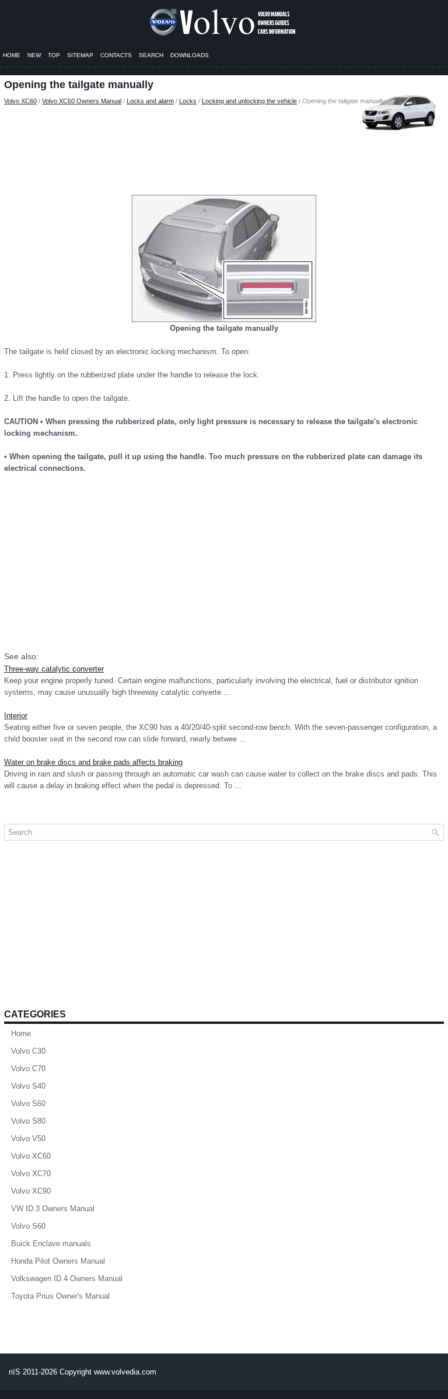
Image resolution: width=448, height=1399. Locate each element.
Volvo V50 (28, 1138)
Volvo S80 (28, 1121)
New (34, 55)
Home (11, 55)
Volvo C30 (28, 1051)
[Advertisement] (224, 147)
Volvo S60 (28, 1103)
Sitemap (80, 55)
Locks (188, 100)
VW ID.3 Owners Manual (52, 1208)
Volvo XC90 (31, 1191)
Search (151, 55)
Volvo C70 (28, 1068)
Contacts (116, 55)
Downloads (189, 55)
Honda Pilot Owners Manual (58, 1261)
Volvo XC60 (20, 100)
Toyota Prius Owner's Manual (60, 1296)
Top (54, 55)
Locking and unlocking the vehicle (249, 100)
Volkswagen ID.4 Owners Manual (67, 1278)
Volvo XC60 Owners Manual (81, 100)
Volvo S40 (28, 1086)
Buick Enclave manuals (51, 1243)
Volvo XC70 (31, 1173)
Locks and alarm (150, 100)
